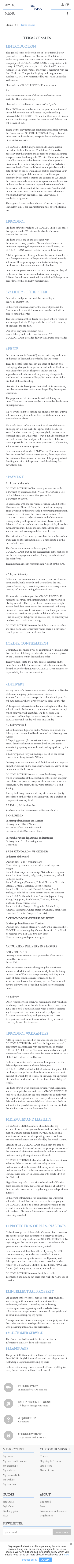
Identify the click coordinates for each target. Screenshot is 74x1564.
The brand (45, 1501)
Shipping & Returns (50, 1461)
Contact (44, 1456)
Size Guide (8, 1501)
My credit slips (10, 1465)
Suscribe (62, 1532)
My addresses (10, 1470)
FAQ (5, 1515)
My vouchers (9, 1484)
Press (42, 1506)
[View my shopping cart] (68, 4)
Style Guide (9, 1506)
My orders (8, 1456)
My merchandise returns (15, 1461)
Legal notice (46, 1515)
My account (13, 1449)
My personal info (11, 1475)
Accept (45, 1559)
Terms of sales (47, 1470)
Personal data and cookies (53, 1511)
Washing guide (10, 1511)
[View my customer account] (63, 4)
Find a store (46, 1465)
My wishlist (8, 1479)
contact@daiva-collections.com (22, 1022)
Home (9, 24)
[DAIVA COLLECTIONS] (37, 8)
